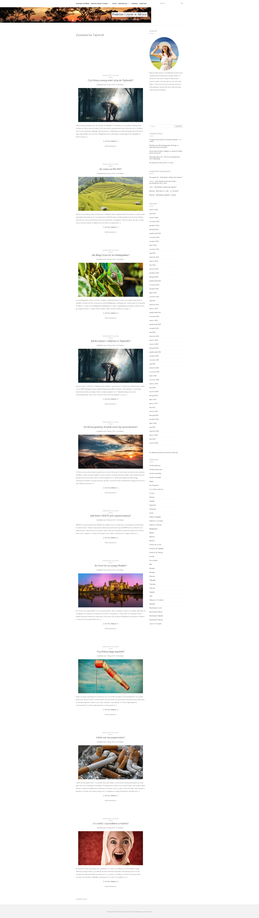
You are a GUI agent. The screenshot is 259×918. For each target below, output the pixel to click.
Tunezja (152, 588)
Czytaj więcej (111, 141)
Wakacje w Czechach (156, 600)
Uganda (152, 592)
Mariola (152, 191)
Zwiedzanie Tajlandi (110, 75)
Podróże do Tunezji (156, 552)
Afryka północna (154, 465)
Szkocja (152, 576)
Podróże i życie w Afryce (129, 14)
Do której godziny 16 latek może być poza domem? (110, 426)
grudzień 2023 (154, 273)
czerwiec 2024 (154, 249)
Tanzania (152, 584)
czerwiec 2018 (154, 380)
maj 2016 (152, 427)
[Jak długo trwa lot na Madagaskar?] (110, 280)
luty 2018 (152, 388)
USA (150, 596)
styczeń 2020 (153, 344)
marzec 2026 (153, 210)
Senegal (152, 572)
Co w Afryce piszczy (156, 489)
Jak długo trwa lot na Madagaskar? (111, 255)
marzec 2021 (153, 320)
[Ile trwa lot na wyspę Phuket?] (110, 590)
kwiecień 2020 (154, 336)
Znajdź (178, 126)
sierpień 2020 (154, 328)
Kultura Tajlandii (155, 517)
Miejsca (151, 541)
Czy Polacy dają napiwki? (110, 651)
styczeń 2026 (153, 217)
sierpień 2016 (154, 419)
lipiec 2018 (153, 376)
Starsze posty (81, 899)
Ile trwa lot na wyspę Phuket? (111, 565)
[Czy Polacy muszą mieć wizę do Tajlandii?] (110, 105)
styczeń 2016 (153, 443)
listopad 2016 (153, 415)
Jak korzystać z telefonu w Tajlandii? (111, 340)
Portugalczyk (153, 177)
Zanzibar (152, 604)
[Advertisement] (111, 54)
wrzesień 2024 (154, 237)
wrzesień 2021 (154, 316)
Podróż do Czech (155, 545)
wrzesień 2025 (154, 221)
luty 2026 (152, 213)
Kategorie (152, 509)
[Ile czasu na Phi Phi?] (110, 194)
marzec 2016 (153, 435)
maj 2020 (152, 332)
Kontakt (143, 3)
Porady (135, 3)
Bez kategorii (154, 485)
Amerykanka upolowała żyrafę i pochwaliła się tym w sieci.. (162, 182)
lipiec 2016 (153, 423)
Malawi (151, 533)
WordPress (149, 911)
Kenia (151, 513)
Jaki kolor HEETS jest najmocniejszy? (110, 515)
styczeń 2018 (153, 391)
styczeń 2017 (153, 411)
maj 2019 (152, 364)
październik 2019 (155, 352)
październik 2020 (155, 324)
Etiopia (151, 497)
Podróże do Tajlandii (156, 548)
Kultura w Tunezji (155, 525)
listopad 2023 (153, 277)
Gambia (151, 501)
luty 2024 (152, 265)
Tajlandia (152, 580)
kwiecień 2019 (154, 368)
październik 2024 (155, 233)
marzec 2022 (153, 308)
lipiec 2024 (153, 245)
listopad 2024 (153, 229)
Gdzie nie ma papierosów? (110, 737)
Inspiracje (122, 3)
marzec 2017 (153, 403)
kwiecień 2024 (154, 257)
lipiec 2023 (153, 293)
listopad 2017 (153, 395)
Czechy (151, 493)
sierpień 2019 (154, 356)
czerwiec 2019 (154, 360)
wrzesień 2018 (154, 372)
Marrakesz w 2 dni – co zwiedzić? (167, 191)
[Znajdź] (181, 3)
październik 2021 (155, 312)
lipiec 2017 (152, 399)
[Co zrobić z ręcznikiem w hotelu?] (110, 848)
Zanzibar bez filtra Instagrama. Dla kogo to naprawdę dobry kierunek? (164, 146)
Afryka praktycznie (99, 3)
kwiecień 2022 (154, 304)
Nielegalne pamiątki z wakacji (166, 195)
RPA (150, 564)
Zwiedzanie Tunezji (155, 620)
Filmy (114, 3)
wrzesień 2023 (154, 285)
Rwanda (151, 568)
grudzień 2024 (154, 225)
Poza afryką (153, 560)
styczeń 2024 (153, 269)
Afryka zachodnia (155, 477)
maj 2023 (152, 301)
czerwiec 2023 (154, 297)
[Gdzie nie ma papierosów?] (110, 762)
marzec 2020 (153, 340)
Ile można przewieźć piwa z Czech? (161, 163)
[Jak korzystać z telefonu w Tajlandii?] (110, 366)
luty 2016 (152, 439)
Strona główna (82, 3)
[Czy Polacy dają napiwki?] (110, 676)
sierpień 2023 (154, 289)
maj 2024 (152, 253)
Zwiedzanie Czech (155, 608)
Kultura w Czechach (156, 521)
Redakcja (121, 84)
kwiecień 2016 (154, 431)
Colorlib (132, 911)
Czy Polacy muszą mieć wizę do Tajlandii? (110, 80)
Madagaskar (153, 529)
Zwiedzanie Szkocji (155, 612)
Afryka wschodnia (155, 473)
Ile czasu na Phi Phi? (110, 169)
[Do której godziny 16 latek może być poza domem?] (110, 452)
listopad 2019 (153, 348)
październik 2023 (155, 281)
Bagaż (151, 481)
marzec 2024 (153, 261)
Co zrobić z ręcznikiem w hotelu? (110, 823)
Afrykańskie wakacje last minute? (171, 177)
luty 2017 (152, 407)
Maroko (152, 537)
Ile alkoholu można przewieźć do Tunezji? (163, 452)
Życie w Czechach (155, 624)
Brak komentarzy (110, 146)
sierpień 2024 (154, 241)
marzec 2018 (153, 384)
